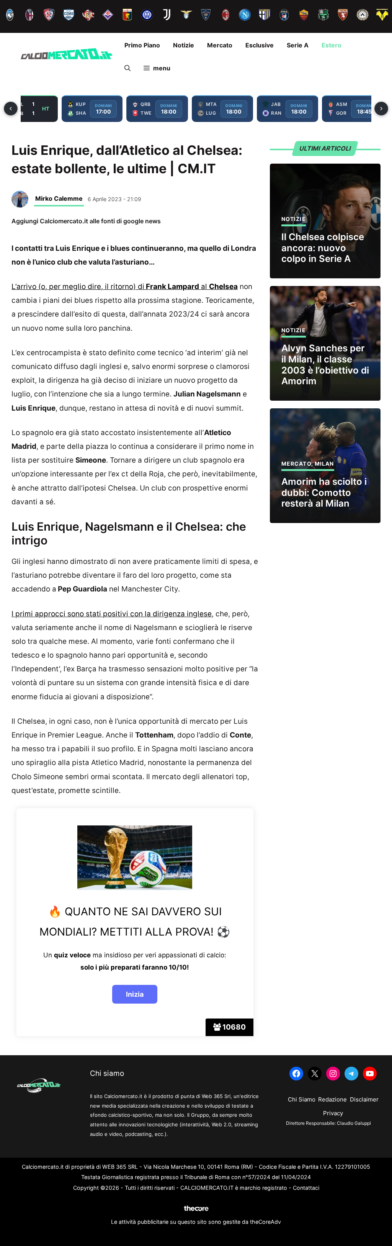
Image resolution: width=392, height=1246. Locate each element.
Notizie (183, 45)
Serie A (298, 45)
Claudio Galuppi (354, 1123)
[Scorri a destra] (381, 108)
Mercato (219, 45)
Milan (324, 463)
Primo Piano (142, 45)
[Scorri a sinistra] (11, 108)
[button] (127, 68)
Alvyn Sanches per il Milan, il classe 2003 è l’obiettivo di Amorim (325, 365)
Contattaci (306, 1187)
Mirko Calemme (59, 198)
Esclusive (259, 45)
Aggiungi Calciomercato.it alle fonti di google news (86, 221)
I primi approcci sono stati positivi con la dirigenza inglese (111, 613)
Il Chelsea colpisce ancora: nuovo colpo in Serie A (322, 248)
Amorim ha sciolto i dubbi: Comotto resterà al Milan (324, 492)
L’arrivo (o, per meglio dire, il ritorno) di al (124, 286)
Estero (331, 45)
